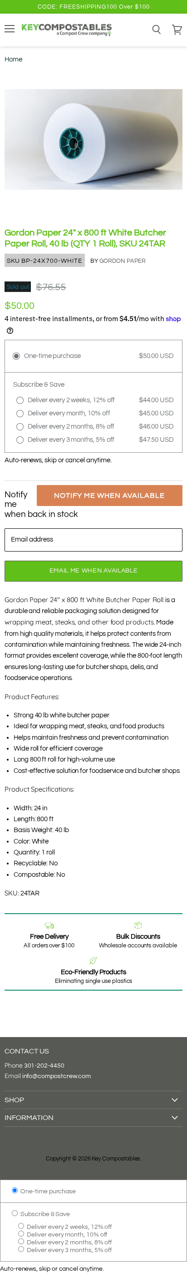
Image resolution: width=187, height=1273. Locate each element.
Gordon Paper (122, 261)
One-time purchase (47, 1191)
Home (13, 59)
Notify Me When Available (109, 495)
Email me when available (93, 570)
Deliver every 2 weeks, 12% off (68, 1226)
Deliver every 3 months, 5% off (68, 1250)
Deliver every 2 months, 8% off (68, 1242)
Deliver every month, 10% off (66, 1234)
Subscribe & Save (44, 1214)
